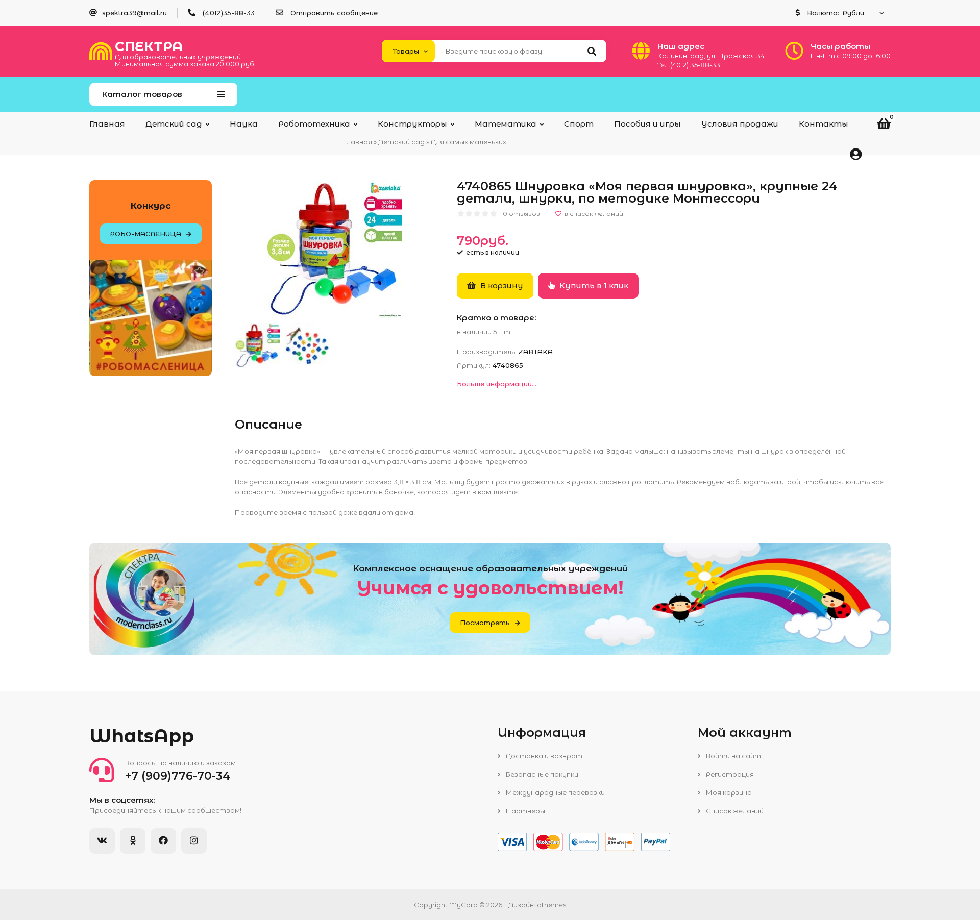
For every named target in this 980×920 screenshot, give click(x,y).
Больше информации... (496, 384)
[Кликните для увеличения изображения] (333, 249)
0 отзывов (521, 213)
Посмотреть (485, 622)
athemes (551, 905)
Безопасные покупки (541, 774)
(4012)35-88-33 (229, 13)
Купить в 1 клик (592, 285)
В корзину (500, 285)
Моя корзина (728, 792)
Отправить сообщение (334, 13)
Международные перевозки (554, 792)
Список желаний (734, 811)
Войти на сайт (732, 756)
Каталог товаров (142, 94)
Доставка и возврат (543, 756)
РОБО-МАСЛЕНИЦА (145, 234)
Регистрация (729, 774)
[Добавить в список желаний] (589, 214)
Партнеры (524, 811)
